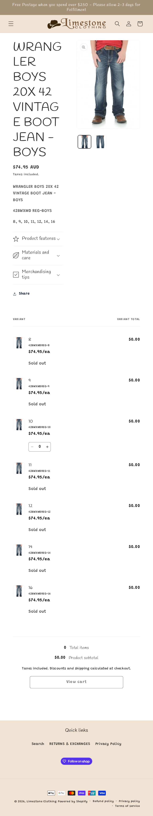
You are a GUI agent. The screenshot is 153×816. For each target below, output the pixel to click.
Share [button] (24, 294)
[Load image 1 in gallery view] (84, 141)
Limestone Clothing (42, 801)
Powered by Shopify (73, 801)
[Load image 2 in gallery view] (100, 141)
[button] (11, 23)
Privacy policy (129, 801)
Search (38, 744)
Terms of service (127, 806)
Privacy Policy (108, 744)
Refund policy (103, 801)
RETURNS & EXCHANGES (69, 744)
